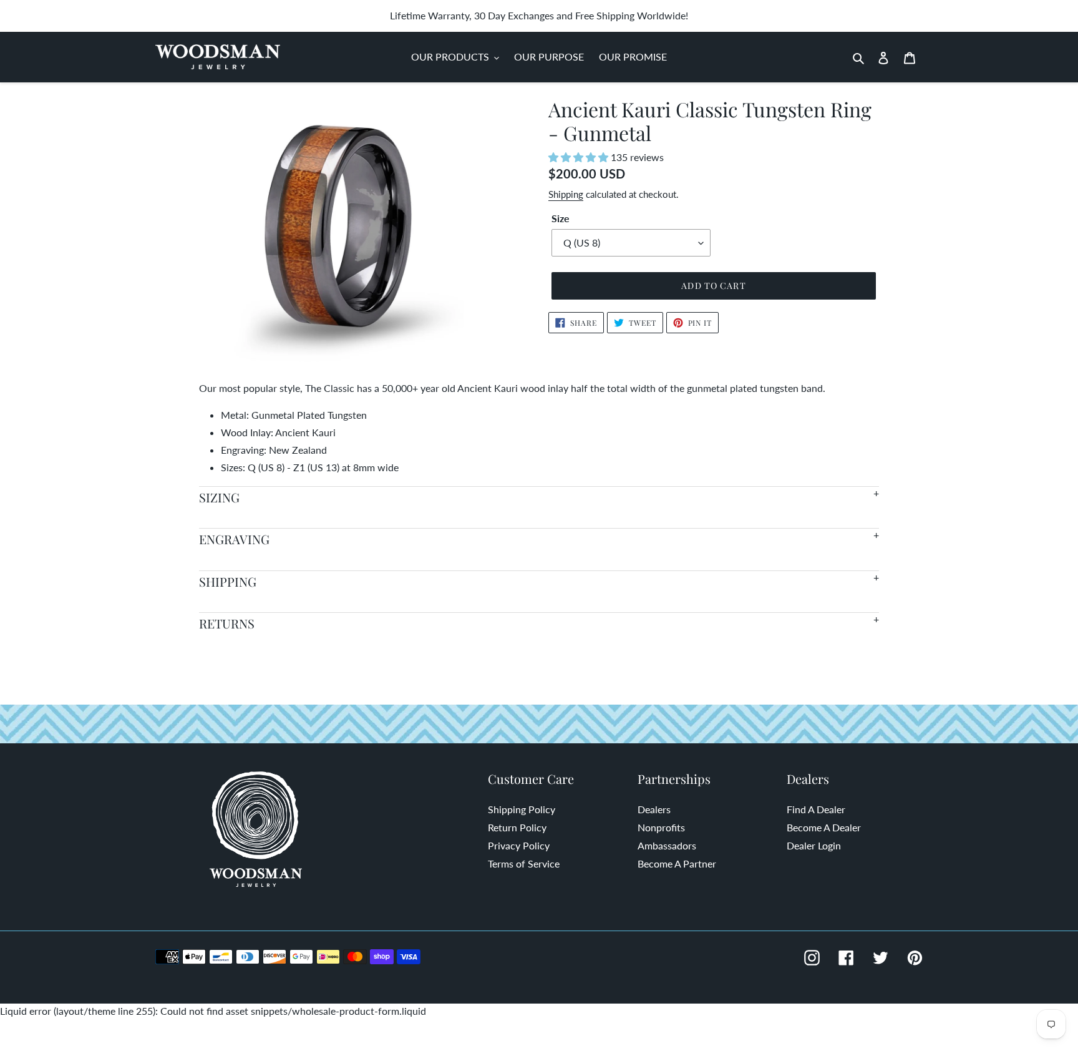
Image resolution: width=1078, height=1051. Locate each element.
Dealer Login (814, 845)
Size (560, 218)
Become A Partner (677, 863)
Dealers (654, 809)
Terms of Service (524, 863)
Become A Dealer (824, 827)
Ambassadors (667, 845)
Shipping (565, 194)
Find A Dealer (816, 809)
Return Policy (517, 827)
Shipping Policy (521, 809)
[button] (579, 157)
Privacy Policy (519, 845)
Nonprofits (661, 827)
